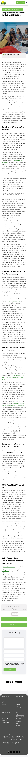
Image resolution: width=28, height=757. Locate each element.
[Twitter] (11, 752)
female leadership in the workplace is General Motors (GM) (13, 377)
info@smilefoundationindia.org (14, 743)
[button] (26, 3)
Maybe (15, 609)
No (25, 609)
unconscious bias (14, 301)
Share (14, 619)
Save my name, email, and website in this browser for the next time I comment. (14, 665)
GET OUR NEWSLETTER (14, 624)
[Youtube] (14, 752)
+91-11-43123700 (16, 742)
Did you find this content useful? (11, 606)
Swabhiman (5, 571)
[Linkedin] (20, 752)
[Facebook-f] (8, 752)
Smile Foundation (9, 567)
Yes (5, 609)
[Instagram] (17, 752)
